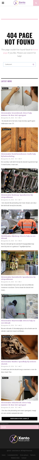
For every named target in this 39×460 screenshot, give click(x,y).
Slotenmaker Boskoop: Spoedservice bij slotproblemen (17, 196)
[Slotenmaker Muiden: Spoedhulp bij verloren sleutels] (19, 347)
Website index (15, 458)
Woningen (5, 88)
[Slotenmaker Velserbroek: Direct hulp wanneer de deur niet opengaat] (19, 388)
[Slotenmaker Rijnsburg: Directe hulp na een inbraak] (19, 221)
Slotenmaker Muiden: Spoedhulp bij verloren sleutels (18, 362)
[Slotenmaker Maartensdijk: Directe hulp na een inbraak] (19, 306)
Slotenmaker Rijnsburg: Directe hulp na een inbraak (18, 237)
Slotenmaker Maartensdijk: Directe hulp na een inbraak (18, 321)
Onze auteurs (24, 455)
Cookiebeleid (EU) (12, 455)
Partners (32, 455)
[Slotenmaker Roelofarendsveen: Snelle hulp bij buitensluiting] (19, 139)
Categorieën (4, 424)
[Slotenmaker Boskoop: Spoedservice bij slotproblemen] (19, 180)
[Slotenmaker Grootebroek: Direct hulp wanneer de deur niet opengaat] (19, 98)
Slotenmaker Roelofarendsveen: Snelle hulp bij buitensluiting (18, 155)
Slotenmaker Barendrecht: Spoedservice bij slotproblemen (18, 278)
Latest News (6, 81)
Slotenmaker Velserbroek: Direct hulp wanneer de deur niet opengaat (16, 403)
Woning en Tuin (7, 129)
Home (3, 455)
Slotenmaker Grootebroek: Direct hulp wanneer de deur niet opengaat (16, 114)
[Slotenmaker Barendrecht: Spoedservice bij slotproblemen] (19, 262)
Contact (24, 458)
